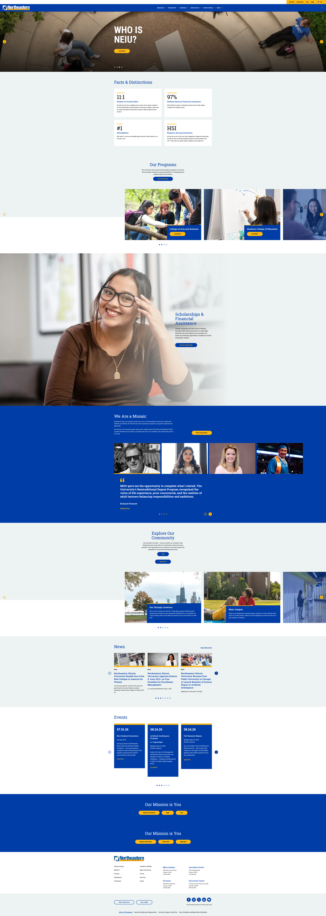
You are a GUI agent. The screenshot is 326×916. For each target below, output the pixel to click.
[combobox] (320, 2)
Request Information (149, 813)
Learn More (122, 56)
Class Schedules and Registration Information (193, 912)
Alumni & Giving (208, 8)
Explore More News (206, 648)
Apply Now (187, 760)
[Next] (321, 41)
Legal (207, 904)
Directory (143, 877)
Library (142, 881)
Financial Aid (172, 8)
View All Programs (163, 179)
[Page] (159, 244)
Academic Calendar (146, 866)
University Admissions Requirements (145, 912)
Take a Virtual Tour (124, 902)
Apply (312, 2)
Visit (307, 2)
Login (210, 904)
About (218, 8)
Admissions (160, 8)
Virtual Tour (163, 561)
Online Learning (119, 866)
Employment (118, 877)
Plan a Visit (166, 842)
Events (142, 874)
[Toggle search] (322, 8)
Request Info (300, 2)
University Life (195, 8)
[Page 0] (114, 67)
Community (117, 881)
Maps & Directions (145, 870)
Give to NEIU (144, 902)
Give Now (291, 2)
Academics (183, 8)
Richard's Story (125, 508)
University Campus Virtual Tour (168, 912)
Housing (116, 874)
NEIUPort (117, 870)
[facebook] (189, 900)
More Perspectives (201, 433)
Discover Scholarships (186, 345)
